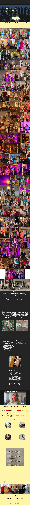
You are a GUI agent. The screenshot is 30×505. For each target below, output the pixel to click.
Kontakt (22, 498)
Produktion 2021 (17, 498)
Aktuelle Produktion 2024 (10, 498)
